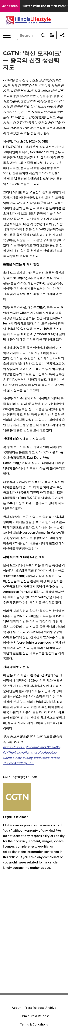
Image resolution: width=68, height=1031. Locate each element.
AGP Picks (10, 6)
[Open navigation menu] (7, 35)
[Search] (42, 35)
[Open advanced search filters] (51, 35)
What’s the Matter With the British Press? (36, 6)
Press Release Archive (40, 1008)
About (16, 1008)
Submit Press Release (34, 1016)
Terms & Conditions (34, 1024)
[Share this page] (62, 35)
